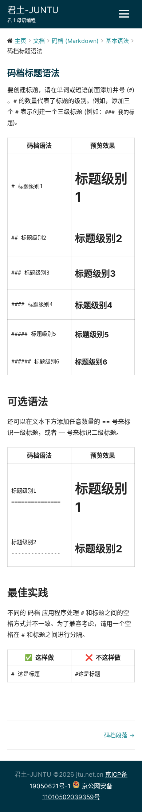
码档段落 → (119, 735)
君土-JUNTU (33, 10)
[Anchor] (53, 401)
